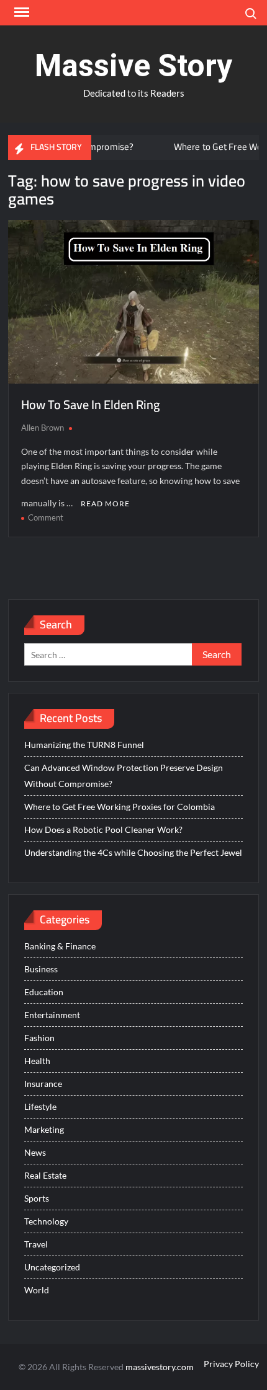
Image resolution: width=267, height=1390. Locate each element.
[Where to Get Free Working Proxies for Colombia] (143, 146)
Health (37, 1060)
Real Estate (45, 1175)
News (35, 1152)
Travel (36, 1244)
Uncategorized (52, 1267)
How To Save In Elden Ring (90, 404)
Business (41, 969)
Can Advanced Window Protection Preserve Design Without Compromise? (123, 775)
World (36, 1290)
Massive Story (133, 66)
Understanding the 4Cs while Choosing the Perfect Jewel (133, 852)
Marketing (44, 1129)
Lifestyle (40, 1106)
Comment (45, 517)
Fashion (39, 1037)
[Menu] (20, 12)
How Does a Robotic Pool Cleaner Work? (103, 829)
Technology (46, 1221)
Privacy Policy (231, 1363)
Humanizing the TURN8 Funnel (84, 744)
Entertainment (52, 1015)
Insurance (43, 1083)
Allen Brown (42, 428)
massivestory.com (159, 1366)
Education (43, 992)
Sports (36, 1198)
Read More (105, 503)
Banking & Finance (60, 946)
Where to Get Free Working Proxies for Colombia (119, 806)
